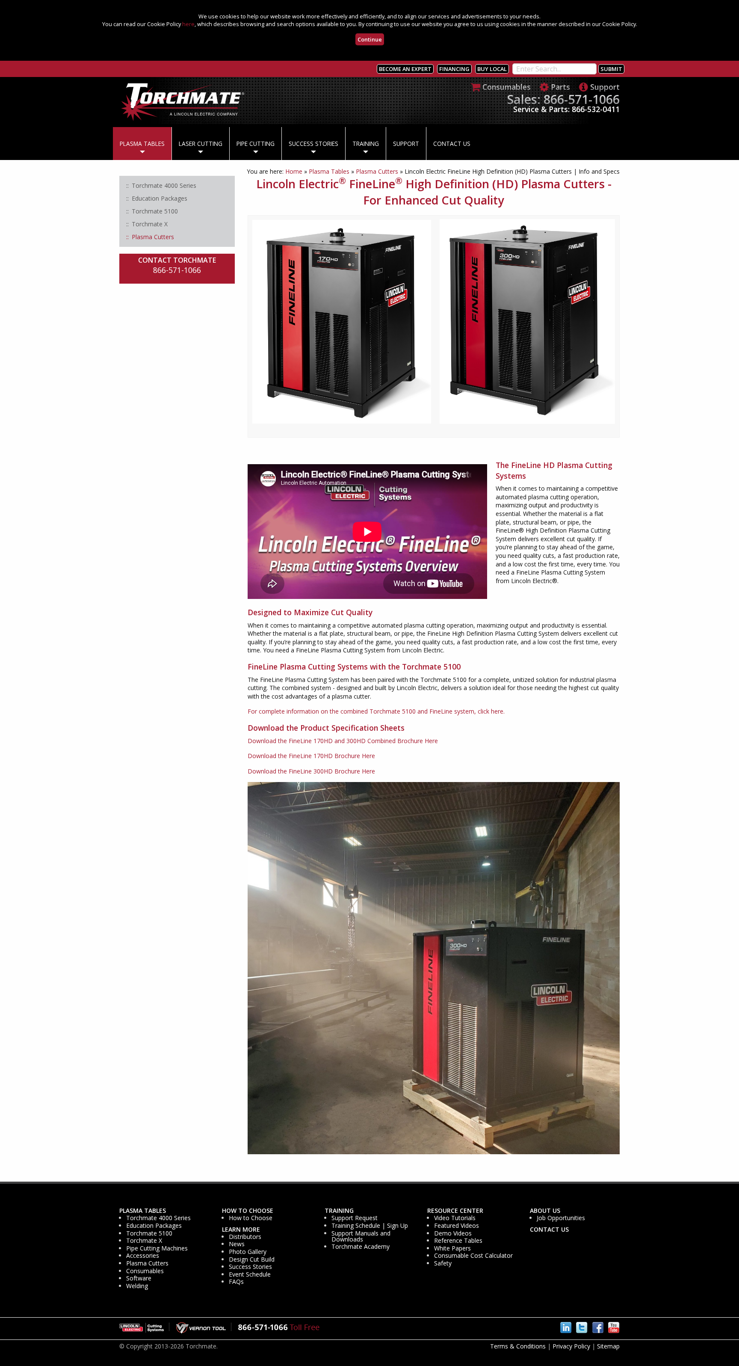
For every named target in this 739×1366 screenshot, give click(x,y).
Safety (443, 1263)
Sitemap (608, 1346)
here (188, 24)
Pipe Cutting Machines (157, 1248)
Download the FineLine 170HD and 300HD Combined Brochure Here (343, 741)
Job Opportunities (561, 1218)
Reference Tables (458, 1241)
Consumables (145, 1271)
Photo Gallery (247, 1252)
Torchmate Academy (360, 1247)
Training (365, 143)
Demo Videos (453, 1233)
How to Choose (247, 1211)
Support (406, 143)
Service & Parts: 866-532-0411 (566, 109)
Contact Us (451, 143)
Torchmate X (144, 1241)
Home (293, 171)
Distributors (245, 1237)
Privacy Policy (571, 1346)
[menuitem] (142, 143)
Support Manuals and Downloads (360, 1236)
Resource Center (455, 1211)
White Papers (452, 1248)
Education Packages (154, 1226)
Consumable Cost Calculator (473, 1256)
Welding (137, 1286)
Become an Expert (405, 69)
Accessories (142, 1256)
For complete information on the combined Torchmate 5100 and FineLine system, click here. (376, 711)
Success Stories (313, 143)
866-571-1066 (177, 270)
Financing (454, 69)
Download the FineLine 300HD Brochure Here (311, 771)
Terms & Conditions (518, 1346)
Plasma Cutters (377, 171)
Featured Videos (456, 1226)
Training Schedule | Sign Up (369, 1226)
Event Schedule (250, 1274)
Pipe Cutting (255, 143)
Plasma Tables (142, 143)
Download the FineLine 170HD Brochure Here (311, 756)
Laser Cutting (200, 143)
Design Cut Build (252, 1259)
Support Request (354, 1218)
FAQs (236, 1282)
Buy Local (492, 69)
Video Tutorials (455, 1218)
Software (138, 1278)
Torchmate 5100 (149, 1233)
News (237, 1244)
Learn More (241, 1230)
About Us (545, 1211)
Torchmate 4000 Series (158, 1218)
